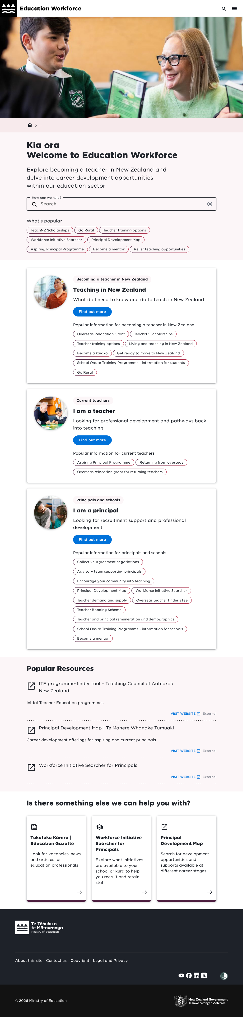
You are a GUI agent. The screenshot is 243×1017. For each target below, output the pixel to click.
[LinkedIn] (196, 975)
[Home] (8, 8)
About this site (28, 960)
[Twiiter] (204, 975)
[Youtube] (181, 975)
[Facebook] (189, 975)
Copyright (79, 960)
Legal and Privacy (110, 960)
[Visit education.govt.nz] (39, 928)
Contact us (56, 960)
